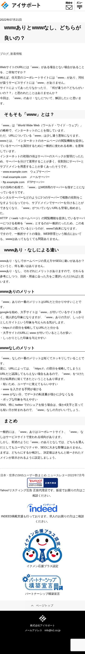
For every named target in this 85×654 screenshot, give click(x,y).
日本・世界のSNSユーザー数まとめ (23, 475)
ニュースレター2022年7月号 (66, 475)
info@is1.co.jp (52, 630)
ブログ (4, 53)
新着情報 (16, 53)
